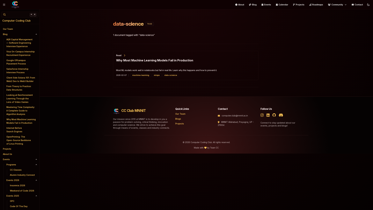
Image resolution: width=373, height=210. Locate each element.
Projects (300, 4)
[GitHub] (274, 115)
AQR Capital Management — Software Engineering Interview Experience (19, 43)
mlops (157, 75)
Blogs (178, 119)
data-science (170, 75)
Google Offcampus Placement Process (16, 62)
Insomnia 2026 (17, 185)
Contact (359, 4)
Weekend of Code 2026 (22, 190)
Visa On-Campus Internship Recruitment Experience (20, 53)
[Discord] (281, 115)
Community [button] (337, 4)
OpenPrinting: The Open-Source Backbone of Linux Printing (18, 140)
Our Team (180, 114)
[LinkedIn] (268, 115)
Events (267, 4)
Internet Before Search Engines (14, 130)
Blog (254, 4)
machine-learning (140, 75)
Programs (11, 164)
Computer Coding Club (16, 20)
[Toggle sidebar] (4, 5)
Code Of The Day (19, 206)
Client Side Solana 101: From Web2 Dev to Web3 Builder (20, 79)
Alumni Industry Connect (22, 175)
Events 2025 (12, 196)
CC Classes (16, 170)
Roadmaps (317, 4)
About (241, 4)
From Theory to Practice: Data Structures (18, 88)
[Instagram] (263, 115)
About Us (7, 154)
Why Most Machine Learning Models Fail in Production (21, 121)
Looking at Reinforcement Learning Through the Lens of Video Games (19, 98)
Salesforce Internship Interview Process (17, 71)
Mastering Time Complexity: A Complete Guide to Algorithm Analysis (20, 110)
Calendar (283, 4)
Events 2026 (12, 180)
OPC (12, 201)
